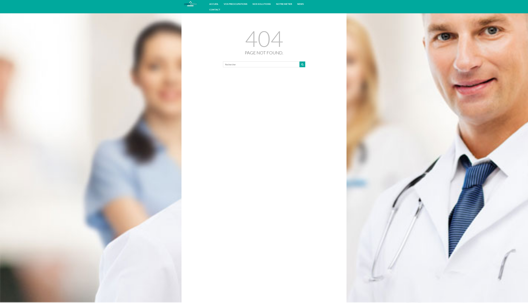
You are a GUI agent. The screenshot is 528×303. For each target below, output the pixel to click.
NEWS (300, 4)
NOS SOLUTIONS (262, 4)
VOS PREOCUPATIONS (235, 4)
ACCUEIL (213, 4)
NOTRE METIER (284, 4)
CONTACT (214, 9)
